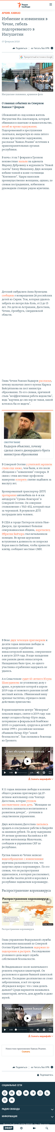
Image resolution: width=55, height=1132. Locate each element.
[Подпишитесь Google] (5, 1093)
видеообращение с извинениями (22, 859)
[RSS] (47, 1093)
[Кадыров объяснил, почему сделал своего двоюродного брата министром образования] (27, 425)
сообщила (8, 295)
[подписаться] (12, 1100)
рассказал (45, 381)
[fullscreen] (50, 773)
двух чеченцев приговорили (28, 640)
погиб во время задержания (19, 126)
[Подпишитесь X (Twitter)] (19, 1093)
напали (23, 161)
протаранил (9, 495)
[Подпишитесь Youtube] (26, 1093)
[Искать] (46, 1128)
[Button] (20, 48)
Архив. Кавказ (11, 13)
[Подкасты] (5, 1100)
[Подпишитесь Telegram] (33, 1093)
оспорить (21, 479)
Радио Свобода (16, 755)
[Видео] (34, 1128)
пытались (42, 824)
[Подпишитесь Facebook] (12, 1093)
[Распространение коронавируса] (27, 911)
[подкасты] (21, 1128)
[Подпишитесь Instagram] (40, 1093)
